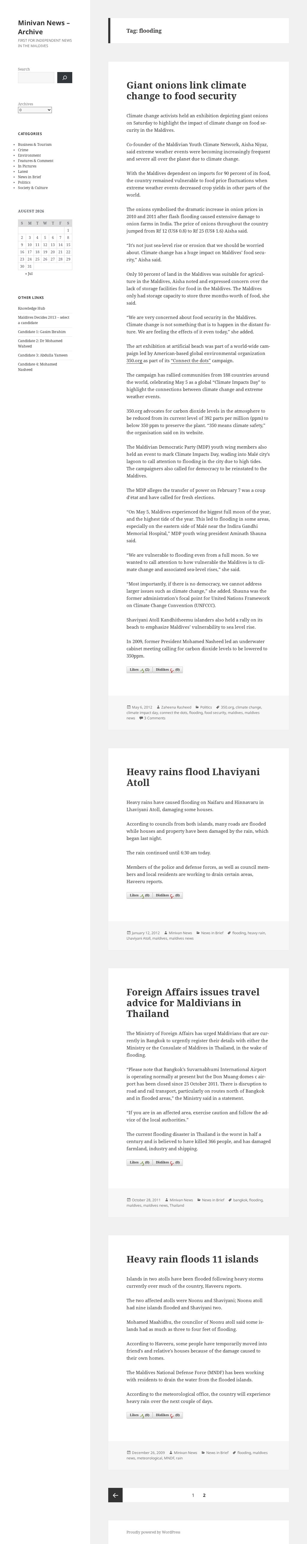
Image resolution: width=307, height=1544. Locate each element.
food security (215, 712)
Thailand (177, 1205)
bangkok (240, 1199)
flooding (196, 712)
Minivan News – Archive (44, 27)
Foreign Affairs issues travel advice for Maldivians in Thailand (193, 1003)
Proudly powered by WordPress (153, 1532)
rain (179, 1458)
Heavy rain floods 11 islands (192, 1259)
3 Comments (154, 718)
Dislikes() (168, 669)
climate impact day (142, 712)
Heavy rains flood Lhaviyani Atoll (193, 777)
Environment (29, 155)
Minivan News (180, 932)
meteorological (149, 1458)
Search (24, 69)
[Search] (64, 77)
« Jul (29, 273)
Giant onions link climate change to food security (186, 90)
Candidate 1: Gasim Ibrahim (42, 331)
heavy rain (256, 932)
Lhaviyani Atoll (139, 938)
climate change (248, 707)
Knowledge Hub (31, 308)
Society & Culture (33, 187)
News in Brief (29, 176)
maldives (235, 712)
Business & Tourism (35, 144)
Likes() (139, 669)
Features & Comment (35, 160)
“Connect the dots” (191, 360)
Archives (25, 104)
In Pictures (27, 166)
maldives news (181, 938)
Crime (23, 149)
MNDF (169, 1458)
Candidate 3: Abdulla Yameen (43, 355)
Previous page (115, 1495)
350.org (135, 360)
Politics (24, 182)
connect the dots (173, 712)
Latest (23, 171)
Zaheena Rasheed (176, 707)
